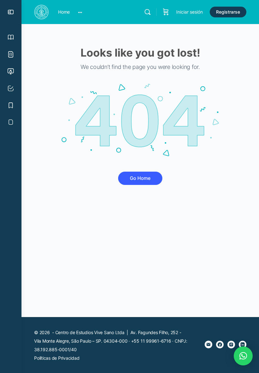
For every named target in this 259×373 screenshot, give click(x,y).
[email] (208, 344)
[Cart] (166, 12)
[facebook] (220, 344)
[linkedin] (242, 344)
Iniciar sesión (189, 12)
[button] (243, 355)
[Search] (147, 12)
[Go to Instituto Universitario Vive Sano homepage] (41, 11)
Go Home (140, 178)
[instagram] (231, 344)
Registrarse (228, 12)
